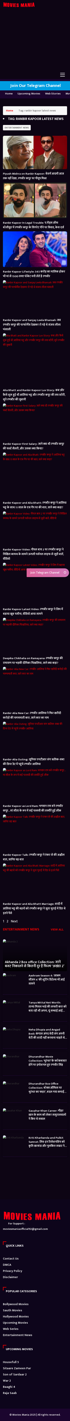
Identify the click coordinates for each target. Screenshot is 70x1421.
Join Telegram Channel (44, 572)
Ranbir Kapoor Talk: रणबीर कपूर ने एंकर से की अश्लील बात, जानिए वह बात (34, 857)
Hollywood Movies (16, 1316)
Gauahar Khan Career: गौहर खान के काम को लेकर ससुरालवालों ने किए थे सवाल (47, 1114)
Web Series (10, 1329)
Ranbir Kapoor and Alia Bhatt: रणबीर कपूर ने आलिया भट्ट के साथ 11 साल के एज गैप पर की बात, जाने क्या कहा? (34, 505)
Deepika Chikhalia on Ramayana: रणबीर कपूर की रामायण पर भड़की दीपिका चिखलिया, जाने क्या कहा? (33, 660)
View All (57, 930)
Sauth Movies (12, 1310)
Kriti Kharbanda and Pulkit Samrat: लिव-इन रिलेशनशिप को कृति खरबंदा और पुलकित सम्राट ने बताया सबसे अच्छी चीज (47, 1141)
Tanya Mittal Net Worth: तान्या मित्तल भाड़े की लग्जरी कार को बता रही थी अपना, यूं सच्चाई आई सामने (47, 1006)
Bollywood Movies (16, 1304)
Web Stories (53, 93)
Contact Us (11, 1258)
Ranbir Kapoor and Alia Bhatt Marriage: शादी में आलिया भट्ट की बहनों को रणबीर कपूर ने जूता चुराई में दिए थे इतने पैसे (34, 908)
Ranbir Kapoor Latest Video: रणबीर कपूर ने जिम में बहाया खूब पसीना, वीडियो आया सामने (33, 611)
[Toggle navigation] (62, 75)
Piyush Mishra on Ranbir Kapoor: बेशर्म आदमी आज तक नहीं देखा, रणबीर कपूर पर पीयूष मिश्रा (33, 176)
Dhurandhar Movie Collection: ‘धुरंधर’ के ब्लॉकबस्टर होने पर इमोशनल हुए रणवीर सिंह (48, 1060)
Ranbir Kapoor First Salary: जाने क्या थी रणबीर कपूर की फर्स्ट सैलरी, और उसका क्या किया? (33, 446)
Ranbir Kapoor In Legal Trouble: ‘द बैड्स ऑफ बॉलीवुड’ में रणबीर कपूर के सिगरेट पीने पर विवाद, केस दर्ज (33, 225)
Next (14, 921)
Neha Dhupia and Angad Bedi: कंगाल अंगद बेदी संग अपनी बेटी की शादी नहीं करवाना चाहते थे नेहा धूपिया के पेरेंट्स (47, 1033)
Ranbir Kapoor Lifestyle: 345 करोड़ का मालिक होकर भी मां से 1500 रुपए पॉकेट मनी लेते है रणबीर (34, 274)
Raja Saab (10, 1393)
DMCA (7, 1264)
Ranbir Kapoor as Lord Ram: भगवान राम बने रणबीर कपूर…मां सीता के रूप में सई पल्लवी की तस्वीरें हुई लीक (33, 808)
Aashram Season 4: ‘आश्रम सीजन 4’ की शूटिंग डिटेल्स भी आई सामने (47, 979)
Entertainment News (17, 128)
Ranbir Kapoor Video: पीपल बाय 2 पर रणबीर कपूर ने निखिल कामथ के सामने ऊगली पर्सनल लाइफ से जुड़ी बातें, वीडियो (33, 554)
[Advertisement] (35, 42)
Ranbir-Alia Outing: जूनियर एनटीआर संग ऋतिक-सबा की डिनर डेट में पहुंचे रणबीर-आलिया (33, 762)
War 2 (7, 1380)
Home (9, 93)
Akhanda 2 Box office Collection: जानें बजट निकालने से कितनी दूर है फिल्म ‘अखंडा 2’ (34, 964)
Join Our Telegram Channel (35, 85)
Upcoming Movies (29, 93)
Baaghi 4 (9, 1387)
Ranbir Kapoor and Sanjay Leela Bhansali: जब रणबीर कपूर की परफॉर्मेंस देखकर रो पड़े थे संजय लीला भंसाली (32, 325)
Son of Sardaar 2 (15, 1374)
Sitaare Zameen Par (17, 1368)
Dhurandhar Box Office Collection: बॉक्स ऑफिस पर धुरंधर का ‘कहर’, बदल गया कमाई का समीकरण (46, 1087)
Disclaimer (10, 1277)
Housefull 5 (11, 1362)
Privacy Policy (12, 1271)
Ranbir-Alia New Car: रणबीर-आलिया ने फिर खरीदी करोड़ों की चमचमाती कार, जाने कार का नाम (32, 715)
